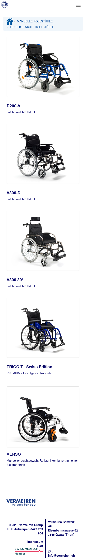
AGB (40, 546)
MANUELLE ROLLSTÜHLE (35, 21)
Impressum (35, 541)
